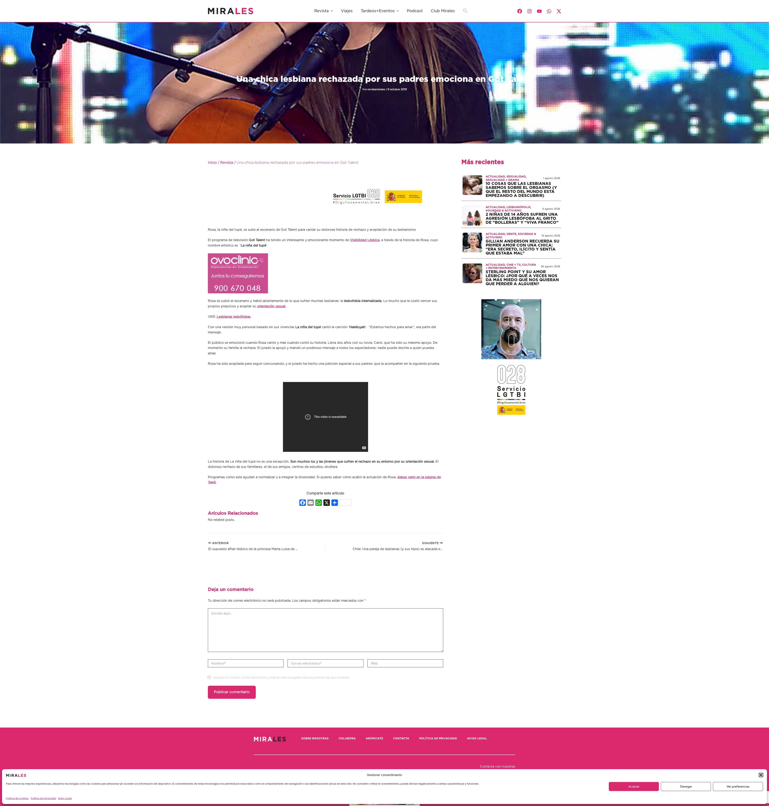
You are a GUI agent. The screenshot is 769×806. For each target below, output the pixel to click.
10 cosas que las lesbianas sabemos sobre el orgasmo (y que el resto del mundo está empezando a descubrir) (521, 190)
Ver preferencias (738, 786)
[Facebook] (519, 11)
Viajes (347, 11)
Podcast (415, 11)
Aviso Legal (65, 798)
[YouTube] (539, 11)
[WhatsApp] (549, 11)
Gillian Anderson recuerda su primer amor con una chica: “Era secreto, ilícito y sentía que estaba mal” (522, 247)
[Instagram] (529, 11)
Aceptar (633, 786)
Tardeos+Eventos (378, 11)
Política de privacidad (43, 798)
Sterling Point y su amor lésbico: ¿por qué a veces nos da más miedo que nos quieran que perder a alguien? (522, 278)
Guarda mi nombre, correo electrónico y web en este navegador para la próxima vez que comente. (281, 677)
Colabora (347, 738)
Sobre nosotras (315, 738)
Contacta (401, 738)
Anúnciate (374, 738)
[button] (761, 775)
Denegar (686, 786)
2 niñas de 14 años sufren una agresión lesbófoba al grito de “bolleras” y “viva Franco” (522, 219)
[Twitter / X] (559, 11)
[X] (327, 503)
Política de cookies (17, 798)
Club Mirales (443, 11)
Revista (321, 11)
